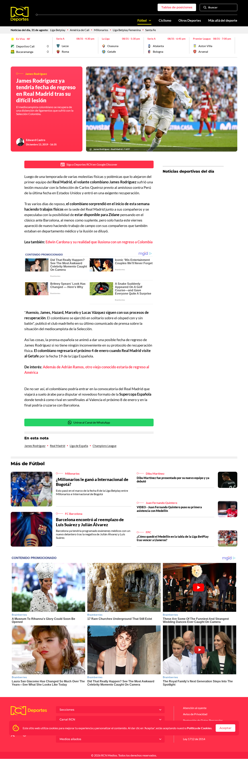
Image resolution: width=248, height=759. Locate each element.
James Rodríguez (34, 445)
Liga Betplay (57, 30)
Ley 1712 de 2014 (194, 739)
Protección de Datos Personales (203, 720)
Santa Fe (150, 30)
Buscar (212, 7)
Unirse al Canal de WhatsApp (91, 422)
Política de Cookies (199, 728)
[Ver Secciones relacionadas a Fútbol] (150, 20)
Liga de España (79, 445)
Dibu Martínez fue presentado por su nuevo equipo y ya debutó (173, 479)
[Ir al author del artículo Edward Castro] (20, 142)
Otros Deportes (189, 20)
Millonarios (101, 30)
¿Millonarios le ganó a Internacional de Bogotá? (92, 482)
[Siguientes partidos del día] (234, 45)
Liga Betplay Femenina (127, 30)
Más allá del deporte (222, 20)
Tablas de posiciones (176, 7)
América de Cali (79, 30)
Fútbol (142, 20)
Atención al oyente (194, 708)
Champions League (104, 445)
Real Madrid (57, 445)
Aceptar (225, 728)
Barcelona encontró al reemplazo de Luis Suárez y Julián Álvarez (90, 522)
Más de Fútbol (28, 463)
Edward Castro (35, 140)
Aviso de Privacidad (195, 714)
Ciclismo (165, 20)
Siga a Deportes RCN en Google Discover (91, 164)
